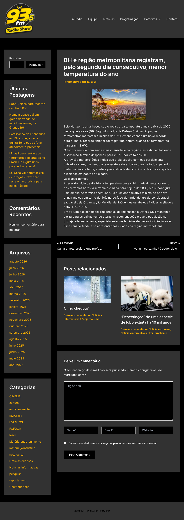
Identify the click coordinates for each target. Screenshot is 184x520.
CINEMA (15, 396)
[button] (159, 19)
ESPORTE (15, 415)
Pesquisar (15, 58)
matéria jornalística (22, 448)
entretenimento (19, 409)
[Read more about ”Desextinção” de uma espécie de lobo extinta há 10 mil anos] (147, 293)
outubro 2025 (18, 326)
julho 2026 (16, 268)
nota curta (16, 454)
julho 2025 (16, 345)
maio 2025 (16, 358)
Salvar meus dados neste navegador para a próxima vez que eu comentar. (113, 443)
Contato (172, 19)
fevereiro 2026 (19, 300)
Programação (129, 19)
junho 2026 (17, 274)
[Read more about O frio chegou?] (87, 289)
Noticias (108, 19)
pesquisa (15, 474)
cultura (14, 403)
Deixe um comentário (77, 315)
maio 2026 (16, 281)
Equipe (93, 19)
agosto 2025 (18, 339)
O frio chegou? (76, 308)
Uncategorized (19, 487)
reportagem (17, 480)
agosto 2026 (18, 261)
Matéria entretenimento (25, 441)
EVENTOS (16, 422)
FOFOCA (15, 428)
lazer (12, 435)
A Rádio (77, 19)
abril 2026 (16, 287)
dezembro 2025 (20, 313)
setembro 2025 (19, 332)
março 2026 (17, 294)
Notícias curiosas (21, 461)
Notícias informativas (23, 467)
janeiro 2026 (18, 306)
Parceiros (150, 19)
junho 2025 (17, 352)
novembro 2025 (20, 319)
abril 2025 (16, 365)
